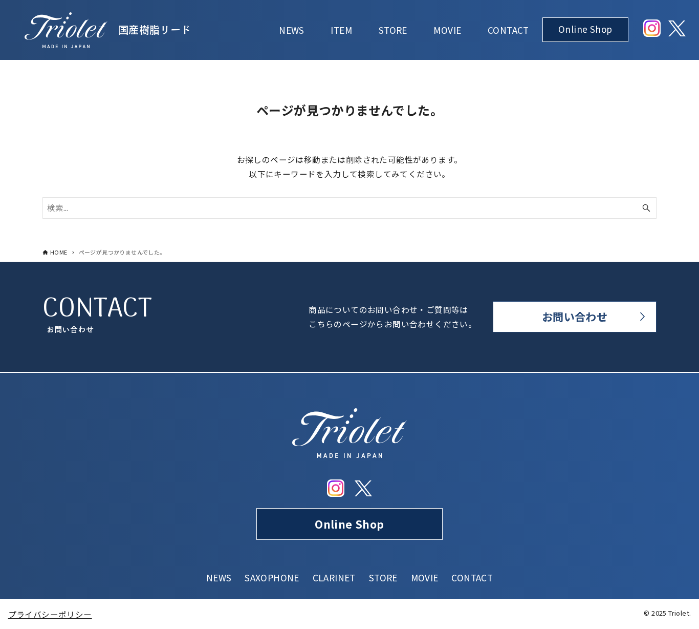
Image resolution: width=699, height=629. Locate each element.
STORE (383, 577)
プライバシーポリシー (50, 614)
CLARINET (334, 577)
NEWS (219, 577)
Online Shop (349, 524)
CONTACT (472, 577)
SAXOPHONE (272, 577)
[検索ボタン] (646, 207)
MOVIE (425, 577)
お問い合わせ (574, 316)
